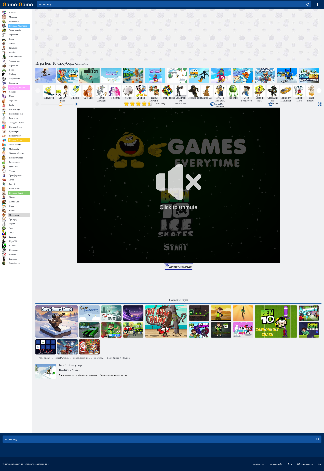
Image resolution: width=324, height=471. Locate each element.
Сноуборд (98, 358)
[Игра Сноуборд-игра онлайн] (56, 321)
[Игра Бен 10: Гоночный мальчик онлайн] (309, 330)
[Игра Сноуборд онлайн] (265, 75)
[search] (308, 4)
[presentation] (37, 90)
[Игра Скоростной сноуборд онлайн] (177, 75)
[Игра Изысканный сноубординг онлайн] (89, 313)
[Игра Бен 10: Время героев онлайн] (221, 313)
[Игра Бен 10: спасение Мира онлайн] (133, 330)
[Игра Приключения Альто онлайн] (111, 313)
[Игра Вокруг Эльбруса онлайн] (45, 75)
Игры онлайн (45, 358)
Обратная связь (305, 464)
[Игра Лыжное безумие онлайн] (67, 75)
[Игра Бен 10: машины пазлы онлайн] (89, 330)
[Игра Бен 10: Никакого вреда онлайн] (166, 321)
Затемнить (219, 104)
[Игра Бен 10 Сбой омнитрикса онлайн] (111, 330)
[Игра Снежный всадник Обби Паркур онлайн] (287, 75)
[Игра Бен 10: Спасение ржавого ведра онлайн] (243, 313)
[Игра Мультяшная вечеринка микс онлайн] (243, 330)
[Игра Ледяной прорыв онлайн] (199, 75)
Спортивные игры (81, 358)
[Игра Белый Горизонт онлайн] (89, 75)
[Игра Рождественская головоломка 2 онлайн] (89, 346)
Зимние (126, 358)
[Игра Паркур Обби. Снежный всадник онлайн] (309, 75)
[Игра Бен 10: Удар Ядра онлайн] (276, 321)
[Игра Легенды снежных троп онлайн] (133, 75)
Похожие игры (178, 300)
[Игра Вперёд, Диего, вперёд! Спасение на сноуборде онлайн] (243, 75)
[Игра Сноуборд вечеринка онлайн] (111, 75)
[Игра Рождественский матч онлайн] (45, 346)
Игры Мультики (61, 358)
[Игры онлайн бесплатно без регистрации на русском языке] (18, 4)
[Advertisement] (107, 34)
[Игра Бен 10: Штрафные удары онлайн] (309, 313)
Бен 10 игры (113, 358)
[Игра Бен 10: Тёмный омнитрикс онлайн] (199, 330)
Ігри (319, 464)
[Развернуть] (319, 104)
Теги (290, 464)
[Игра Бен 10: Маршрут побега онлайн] (199, 313)
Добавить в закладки (180, 266)
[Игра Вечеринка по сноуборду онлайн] (155, 75)
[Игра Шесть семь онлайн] (133, 313)
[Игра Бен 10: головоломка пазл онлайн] (221, 330)
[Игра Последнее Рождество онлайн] (67, 346)
